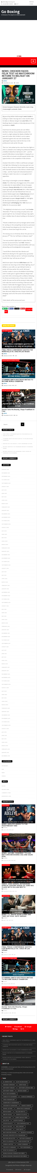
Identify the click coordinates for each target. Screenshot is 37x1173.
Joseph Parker (18, 1121)
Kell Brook (20, 1126)
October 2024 (6, 520)
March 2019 (5, 745)
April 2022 (4, 619)
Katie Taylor (7, 1126)
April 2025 (4, 500)
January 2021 (5, 670)
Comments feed (6, 793)
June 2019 (4, 735)
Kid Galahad (7, 1129)
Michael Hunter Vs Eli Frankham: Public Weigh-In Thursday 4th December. (17, 452)
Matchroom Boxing (10, 1132)
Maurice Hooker (26, 1132)
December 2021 (6, 633)
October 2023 (5, 561)
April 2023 (4, 578)
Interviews (5, 766)
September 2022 (6, 602)
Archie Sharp (22, 1091)
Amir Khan (22, 1085)
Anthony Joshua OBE (26, 1088)
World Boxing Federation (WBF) (14, 1153)
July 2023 (4, 572)
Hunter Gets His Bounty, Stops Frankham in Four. (18, 410)
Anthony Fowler (9, 1088)
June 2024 (4, 534)
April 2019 (4, 742)
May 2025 (4, 497)
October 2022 (5, 599)
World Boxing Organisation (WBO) (15, 1156)
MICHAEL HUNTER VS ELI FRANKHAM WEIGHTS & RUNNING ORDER (18, 447)
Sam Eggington (23, 1141)
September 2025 (6, 483)
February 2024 (6, 548)
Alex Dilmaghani (22, 1082)
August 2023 (5, 568)
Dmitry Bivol (7, 1115)
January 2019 (5, 752)
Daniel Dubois (26, 1106)
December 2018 (6, 756)
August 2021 (5, 647)
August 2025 (5, 486)
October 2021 (5, 640)
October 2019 (5, 722)
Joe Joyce (6, 1121)
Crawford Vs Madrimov (11, 1103)
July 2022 (4, 609)
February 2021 (6, 667)
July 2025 (4, 490)
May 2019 (4, 739)
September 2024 (6, 524)
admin (5, 80)
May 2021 (4, 657)
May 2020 (4, 698)
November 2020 (6, 677)
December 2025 (6, 473)
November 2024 (6, 517)
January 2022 (5, 630)
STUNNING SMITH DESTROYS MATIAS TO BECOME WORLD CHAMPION (17, 380)
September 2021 (6, 643)
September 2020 (6, 684)
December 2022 (6, 592)
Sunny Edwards (23, 1144)
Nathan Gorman (25, 1138)
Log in (3, 786)
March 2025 (5, 503)
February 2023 (6, 585)
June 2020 (4, 694)
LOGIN (31, 4)
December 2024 (6, 514)
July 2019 (4, 732)
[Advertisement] (18, 37)
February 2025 (6, 507)
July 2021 (4, 650)
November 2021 (6, 636)
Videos (4, 776)
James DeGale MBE (21, 1118)
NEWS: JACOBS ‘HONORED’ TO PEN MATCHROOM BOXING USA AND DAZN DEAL (17, 854)
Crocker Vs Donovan (10, 1106)
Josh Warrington (23, 1123)
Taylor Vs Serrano (9, 1147)
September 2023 (6, 565)
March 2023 (5, 582)
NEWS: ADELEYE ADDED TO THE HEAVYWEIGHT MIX (15, 825)
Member (32, 2)
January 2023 (5, 589)
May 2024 (4, 537)
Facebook (10, 1169)
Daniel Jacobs (7, 1109)
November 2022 (6, 595)
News (3, 772)
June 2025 (4, 493)
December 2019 (6, 715)
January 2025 (5, 510)
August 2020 (5, 688)
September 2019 (6, 725)
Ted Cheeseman (25, 1147)
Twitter (19, 1169)
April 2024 (4, 541)
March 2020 (5, 705)
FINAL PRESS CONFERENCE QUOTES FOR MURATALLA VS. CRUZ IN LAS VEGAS (17, 351)
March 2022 (5, 623)
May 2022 (4, 616)
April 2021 (4, 660)
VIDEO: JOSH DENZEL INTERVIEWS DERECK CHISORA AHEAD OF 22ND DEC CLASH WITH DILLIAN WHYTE (18, 885)
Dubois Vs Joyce (21, 1115)
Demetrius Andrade (23, 1109)
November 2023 (6, 558)
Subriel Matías (8, 1144)
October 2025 (5, 480)
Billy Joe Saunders (9, 1094)
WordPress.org (6, 796)
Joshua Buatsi (8, 1123)
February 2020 (6, 708)
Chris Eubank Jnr (9, 1100)
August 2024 (5, 527)
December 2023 (6, 555)
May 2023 (4, 575)
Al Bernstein (7, 1082)
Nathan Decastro (9, 1138)
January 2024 (5, 551)
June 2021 (4, 653)
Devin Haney (7, 1112)
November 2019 (6, 718)
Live (3, 769)
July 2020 (4, 691)
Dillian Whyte (20, 1112)
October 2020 (6, 681)
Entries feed (5, 789)
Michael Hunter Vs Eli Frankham (14, 1135)
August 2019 (5, 728)
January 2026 (5, 469)
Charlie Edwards (26, 1097)
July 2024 (4, 531)
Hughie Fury (7, 1118)
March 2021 (5, 664)
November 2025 (6, 476)
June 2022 (4, 612)
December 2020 (6, 674)
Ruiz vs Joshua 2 (8, 1141)
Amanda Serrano (9, 1085)
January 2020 (5, 711)
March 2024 (5, 544)
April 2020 (4, 701)
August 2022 (5, 606)
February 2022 (6, 626)
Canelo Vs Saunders (10, 1097)
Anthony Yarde (8, 1091)
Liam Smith (19, 1129)
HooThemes (16, 1165)
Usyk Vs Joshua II (9, 1150)
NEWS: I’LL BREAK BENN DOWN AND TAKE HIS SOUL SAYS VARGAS (16, 915)
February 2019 (6, 749)
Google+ (28, 1169)
